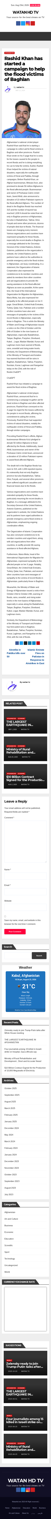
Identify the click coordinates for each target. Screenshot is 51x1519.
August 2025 (10, 1102)
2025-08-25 (13, 1427)
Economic (21, 718)
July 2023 (8, 1194)
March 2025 (9, 1108)
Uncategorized (11, 1265)
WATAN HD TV (25, 12)
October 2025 (10, 1088)
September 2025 (11, 1095)
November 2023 (11, 1168)
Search (8, 946)
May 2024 (8, 1135)
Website (8, 901)
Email (7, 885)
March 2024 (9, 1141)
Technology (9, 1259)
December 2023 (11, 1161)
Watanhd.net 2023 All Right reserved (25, 1502)
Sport (6, 1252)
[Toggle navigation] (46, 36)
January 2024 (10, 1155)
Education (9, 1239)
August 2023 (10, 1188)
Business (8, 1225)
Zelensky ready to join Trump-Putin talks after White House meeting (23, 1367)
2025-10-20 (13, 1371)
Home (7, 1508)
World (7, 1272)
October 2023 (10, 1175)
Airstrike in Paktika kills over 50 (16, 653)
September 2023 (11, 1181)
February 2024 (11, 1148)
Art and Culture (11, 1219)
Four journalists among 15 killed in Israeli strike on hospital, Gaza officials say (25, 1422)
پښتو (33, 1513)
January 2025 (10, 1121)
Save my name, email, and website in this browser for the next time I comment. (22, 922)
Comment (9, 818)
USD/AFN (9, 1329)
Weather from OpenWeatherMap (25, 1010)
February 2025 (11, 1115)
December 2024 (11, 1128)
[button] (24, 36)
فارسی (40, 1513)
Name (7, 870)
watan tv (20, 87)
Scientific (8, 1245)
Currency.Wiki (40, 1329)
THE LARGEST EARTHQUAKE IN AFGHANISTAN (18, 725)
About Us (25, 1513)
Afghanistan (9, 53)
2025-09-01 (13, 1399)
